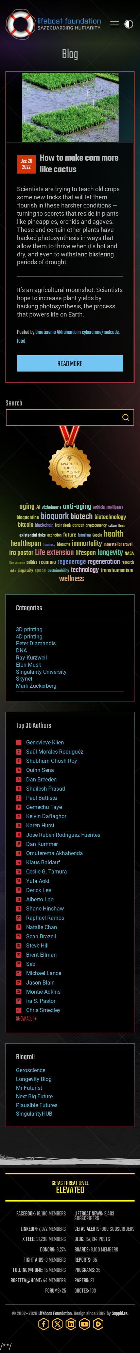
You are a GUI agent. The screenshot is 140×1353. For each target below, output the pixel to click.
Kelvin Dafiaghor (46, 816)
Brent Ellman (41, 955)
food (21, 341)
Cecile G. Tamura (46, 871)
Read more (70, 364)
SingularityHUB (34, 1114)
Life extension (54, 552)
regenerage (71, 562)
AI (38, 507)
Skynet (24, 678)
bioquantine (28, 517)
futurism (84, 536)
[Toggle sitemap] (114, 24)
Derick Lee (38, 890)
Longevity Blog (34, 1079)
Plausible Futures (36, 1105)
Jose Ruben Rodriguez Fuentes (63, 835)
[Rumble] (98, 1324)
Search (126, 417)
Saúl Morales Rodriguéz (54, 751)
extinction (54, 536)
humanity (49, 545)
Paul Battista (41, 798)
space (40, 570)
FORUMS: (53, 1291)
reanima (47, 562)
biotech (81, 516)
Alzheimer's (51, 507)
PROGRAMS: (84, 1270)
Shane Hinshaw (45, 908)
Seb (30, 964)
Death (121, 526)
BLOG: (79, 1239)
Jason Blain (40, 982)
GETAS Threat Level (70, 1188)
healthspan (26, 544)
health (114, 534)
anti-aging (77, 507)
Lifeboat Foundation (55, 1314)
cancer (78, 525)
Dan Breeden (41, 779)
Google (97, 536)
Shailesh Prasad (45, 789)
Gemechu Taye (44, 807)
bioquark (55, 517)
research (128, 563)
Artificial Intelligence (108, 508)
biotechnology (110, 517)
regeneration (104, 562)
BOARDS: (82, 1250)
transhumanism (117, 570)
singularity (25, 571)
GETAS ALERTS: (87, 1229)
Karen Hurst (40, 825)
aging (27, 507)
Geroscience (30, 1070)
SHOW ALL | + (26, 1019)
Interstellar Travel (118, 544)
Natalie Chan (41, 927)
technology (85, 570)
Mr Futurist (29, 1088)
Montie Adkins (43, 992)
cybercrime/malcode (100, 332)
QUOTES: (81, 1291)
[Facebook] (43, 1324)
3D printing (29, 629)
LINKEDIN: (29, 1229)
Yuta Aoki (37, 881)
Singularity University (41, 672)
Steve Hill (37, 945)
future (69, 535)
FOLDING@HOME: (28, 1270)
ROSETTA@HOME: (26, 1281)
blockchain (44, 525)
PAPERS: (81, 1281)
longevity (110, 552)
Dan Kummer (42, 844)
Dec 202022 (26, 164)
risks (13, 571)
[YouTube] (84, 1324)
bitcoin (25, 525)
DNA (21, 650)
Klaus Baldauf (43, 862)
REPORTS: (82, 1260)
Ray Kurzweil (31, 657)
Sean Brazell (41, 936)
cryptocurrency (96, 526)
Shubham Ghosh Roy (51, 761)
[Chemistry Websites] (70, 459)
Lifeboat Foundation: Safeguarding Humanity (53, 24)
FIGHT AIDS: (34, 1260)
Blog (70, 55)
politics (32, 563)
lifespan (85, 553)
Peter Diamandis (36, 643)
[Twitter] (57, 1324)
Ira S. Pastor (40, 1001)
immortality (87, 544)
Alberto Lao (40, 899)
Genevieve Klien (45, 742)
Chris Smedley (43, 1010)
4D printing (29, 636)
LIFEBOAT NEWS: (88, 1214)
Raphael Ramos (45, 918)
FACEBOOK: (26, 1214)
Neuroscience (17, 563)
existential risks (32, 535)
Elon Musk (28, 665)
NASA (129, 554)
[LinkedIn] (71, 1324)
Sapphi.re (119, 1314)
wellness (71, 579)
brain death (63, 526)
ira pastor (21, 553)
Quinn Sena (40, 770)
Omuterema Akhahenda (55, 332)
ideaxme (63, 545)
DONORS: (47, 1250)
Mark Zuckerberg (36, 686)
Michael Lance (43, 973)
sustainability (58, 571)
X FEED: (28, 1239)
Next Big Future (34, 1096)
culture (112, 526)
